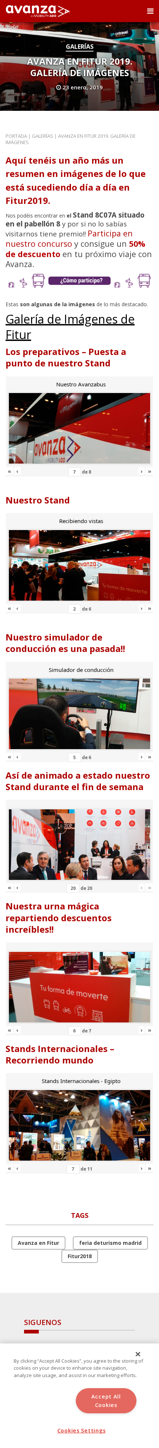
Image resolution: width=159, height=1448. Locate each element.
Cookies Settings (81, 1430)
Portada (16, 136)
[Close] (138, 1354)
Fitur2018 (80, 1256)
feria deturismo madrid (110, 1242)
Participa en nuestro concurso (69, 238)
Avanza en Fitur (38, 1242)
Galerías (80, 46)
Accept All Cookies (106, 1400)
